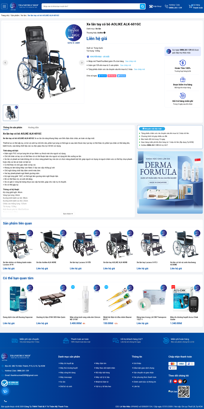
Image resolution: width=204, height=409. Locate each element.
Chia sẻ (103, 76)
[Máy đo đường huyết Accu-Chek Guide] (185, 299)
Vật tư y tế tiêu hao (103, 386)
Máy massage (66, 377)
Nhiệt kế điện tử (101, 382)
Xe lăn (24, 15)
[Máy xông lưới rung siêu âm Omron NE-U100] (85, 299)
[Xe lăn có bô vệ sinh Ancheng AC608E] (185, 244)
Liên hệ (136, 386)
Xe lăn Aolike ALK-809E (46, 262)
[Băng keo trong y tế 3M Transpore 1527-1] (152, 299)
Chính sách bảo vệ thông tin (144, 382)
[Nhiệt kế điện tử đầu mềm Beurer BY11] (118, 299)
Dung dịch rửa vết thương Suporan (18, 317)
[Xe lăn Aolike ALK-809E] (51, 244)
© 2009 (42, 406)
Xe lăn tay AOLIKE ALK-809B (115, 262)
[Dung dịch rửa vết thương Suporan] (18, 299)
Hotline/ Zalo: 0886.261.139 (17, 371)
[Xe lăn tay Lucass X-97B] (85, 244)
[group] (43, 63)
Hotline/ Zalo (175, 6)
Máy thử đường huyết (69, 368)
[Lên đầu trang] (199, 401)
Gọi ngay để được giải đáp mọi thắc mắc (185, 51)
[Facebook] (170, 381)
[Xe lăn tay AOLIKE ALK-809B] (118, 244)
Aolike (100, 33)
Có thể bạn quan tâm (18, 278)
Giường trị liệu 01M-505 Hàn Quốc (50, 317)
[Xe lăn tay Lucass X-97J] (152, 244)
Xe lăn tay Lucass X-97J (147, 262)
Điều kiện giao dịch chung (143, 368)
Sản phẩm (15, 15)
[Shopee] (180, 381)
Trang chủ (5, 15)
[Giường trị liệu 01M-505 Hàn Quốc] (51, 299)
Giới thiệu (137, 363)
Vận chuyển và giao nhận (143, 372)
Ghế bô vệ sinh (66, 386)
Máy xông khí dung (67, 372)
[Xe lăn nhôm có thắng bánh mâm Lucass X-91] (18, 244)
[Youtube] (175, 381)
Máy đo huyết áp (67, 363)
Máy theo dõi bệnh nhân (105, 368)
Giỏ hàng (197, 6)
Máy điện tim (100, 363)
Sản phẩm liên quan (17, 223)
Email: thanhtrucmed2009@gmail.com (21, 375)
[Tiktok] (185, 381)
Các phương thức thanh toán (144, 377)
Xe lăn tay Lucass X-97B (80, 262)
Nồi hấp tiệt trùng (102, 372)
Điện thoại (157, 6)
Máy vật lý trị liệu (102, 377)
